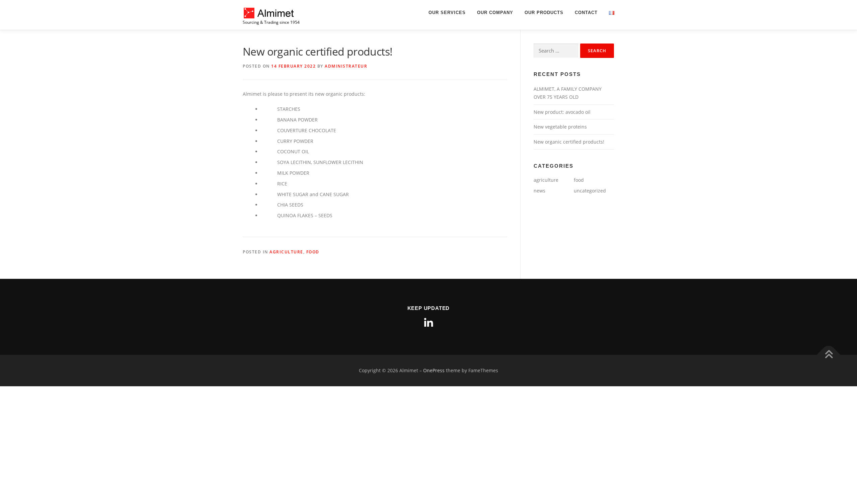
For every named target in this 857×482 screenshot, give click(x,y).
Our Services (447, 12)
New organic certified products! (569, 142)
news (539, 190)
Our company (495, 12)
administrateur (346, 66)
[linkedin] (428, 323)
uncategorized (590, 190)
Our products (544, 12)
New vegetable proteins (560, 127)
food (312, 252)
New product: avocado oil (562, 112)
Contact (586, 12)
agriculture (286, 252)
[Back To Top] (829, 355)
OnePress (434, 370)
